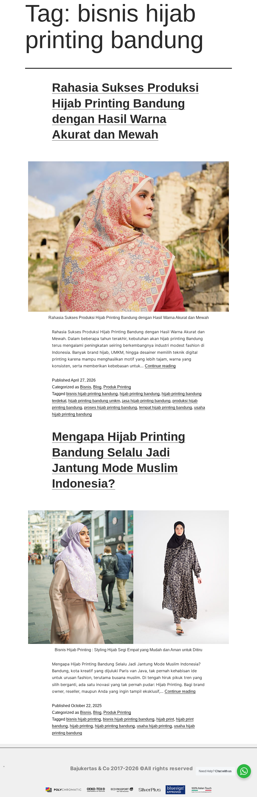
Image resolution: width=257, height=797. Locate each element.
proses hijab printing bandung (110, 407)
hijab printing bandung (140, 394)
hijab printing (81, 726)
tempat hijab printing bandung (165, 407)
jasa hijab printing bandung (146, 401)
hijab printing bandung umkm (94, 401)
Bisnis (85, 387)
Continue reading (160, 366)
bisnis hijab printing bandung (92, 394)
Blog (97, 387)
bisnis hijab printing (83, 719)
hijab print (165, 719)
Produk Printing (117, 387)
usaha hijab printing (154, 726)
